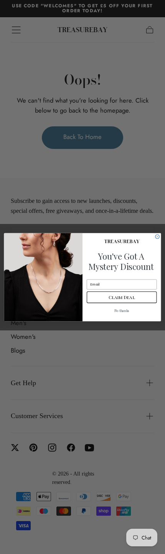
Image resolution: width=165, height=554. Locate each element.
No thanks (121, 311)
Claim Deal (122, 297)
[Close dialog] (157, 236)
